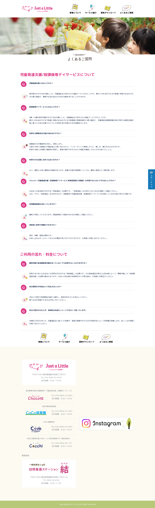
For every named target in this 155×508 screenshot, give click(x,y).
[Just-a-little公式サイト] (37, 8)
